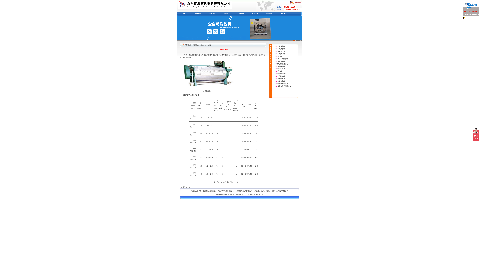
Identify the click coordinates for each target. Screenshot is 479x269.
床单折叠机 (281, 81)
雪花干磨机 (281, 79)
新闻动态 (212, 13)
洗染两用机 (281, 69)
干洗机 (279, 71)
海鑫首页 (196, 45)
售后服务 (255, 13)
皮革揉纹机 (281, 66)
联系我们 (284, 13)
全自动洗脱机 (281, 51)
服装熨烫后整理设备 (284, 86)
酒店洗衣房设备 (282, 64)
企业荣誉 (241, 13)
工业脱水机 (281, 49)
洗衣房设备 (220, 182)
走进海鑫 (198, 13)
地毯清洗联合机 (282, 84)
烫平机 (279, 56)
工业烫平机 (229, 182)
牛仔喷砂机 (281, 76)
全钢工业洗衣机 (282, 59)
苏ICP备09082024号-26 (255, 195)
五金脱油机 (281, 61)
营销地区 (269, 13)
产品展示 (227, 13)
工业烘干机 (281, 54)
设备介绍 (203, 45)
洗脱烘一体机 (281, 74)
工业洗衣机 (281, 46)
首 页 (184, 13)
